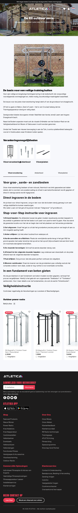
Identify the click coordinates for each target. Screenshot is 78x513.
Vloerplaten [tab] (63, 173)
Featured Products (10, 419)
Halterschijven (8, 445)
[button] (64, 9)
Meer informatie (13, 394)
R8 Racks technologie (50, 432)
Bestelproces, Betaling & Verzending (56, 473)
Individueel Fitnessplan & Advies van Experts (17, 471)
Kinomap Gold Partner (50, 448)
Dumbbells (7, 441)
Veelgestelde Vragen (50, 483)
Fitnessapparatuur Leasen (13, 479)
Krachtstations (8, 429)
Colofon (45, 480)
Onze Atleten (47, 422)
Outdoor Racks (9, 461)
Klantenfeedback (48, 425)
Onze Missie (46, 419)
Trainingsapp (47, 435)
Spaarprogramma (49, 445)
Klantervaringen (9, 486)
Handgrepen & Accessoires (13, 454)
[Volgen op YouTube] (11, 397)
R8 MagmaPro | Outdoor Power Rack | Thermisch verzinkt (46, 351)
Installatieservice (9, 482)
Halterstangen (8, 448)
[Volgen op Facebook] (4, 397)
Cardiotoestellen (9, 435)
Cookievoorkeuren (49, 486)
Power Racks (8, 425)
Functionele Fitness (10, 451)
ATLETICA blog (48, 438)
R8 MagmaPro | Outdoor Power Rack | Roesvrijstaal (16, 351)
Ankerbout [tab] (39, 173)
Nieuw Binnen (8, 422)
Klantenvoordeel (48, 429)
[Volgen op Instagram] (8, 397)
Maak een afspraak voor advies (30, 500)
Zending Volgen (48, 477)
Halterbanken (8, 438)
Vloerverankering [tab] (15, 173)
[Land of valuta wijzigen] (73, 9)
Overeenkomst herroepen (52, 489)
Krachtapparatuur (10, 432)
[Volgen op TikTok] (15, 397)
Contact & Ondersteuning (51, 470)
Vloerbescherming (10, 457)
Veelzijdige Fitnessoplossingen (15, 476)
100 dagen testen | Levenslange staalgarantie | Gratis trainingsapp (39, 2)
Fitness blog (46, 441)
